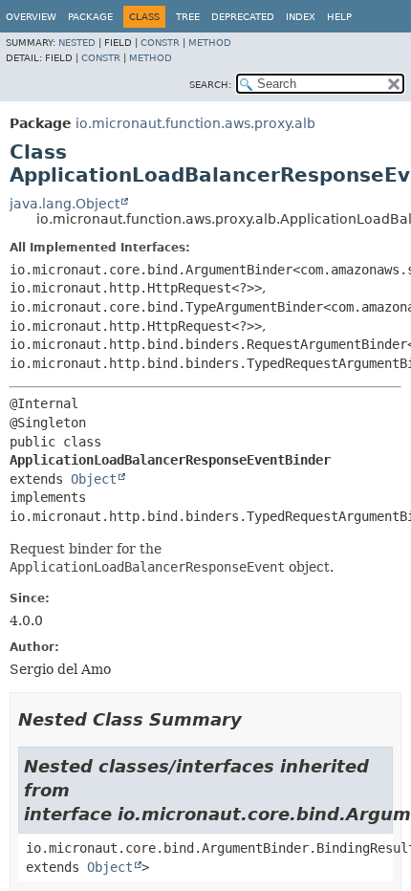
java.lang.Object (64, 203)
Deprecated (242, 16)
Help (339, 16)
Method (209, 42)
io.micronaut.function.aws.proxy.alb (195, 123)
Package (90, 16)
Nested (77, 42)
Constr (160, 42)
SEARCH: (210, 84)
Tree (188, 16)
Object (94, 479)
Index (300, 16)
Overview (31, 16)
